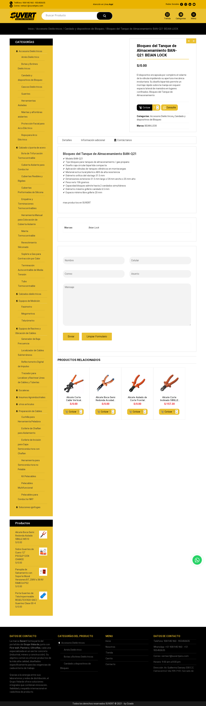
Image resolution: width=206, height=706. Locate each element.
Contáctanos (124, 140)
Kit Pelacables (28, 476)
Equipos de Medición (29, 301)
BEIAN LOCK (151, 125)
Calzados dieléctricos (30, 294)
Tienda (109, 652)
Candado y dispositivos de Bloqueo (84, 28)
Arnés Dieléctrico (30, 57)
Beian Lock (94, 227)
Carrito (109, 658)
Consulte (171, 107)
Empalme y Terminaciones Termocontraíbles (27, 204)
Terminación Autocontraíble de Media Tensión (30, 270)
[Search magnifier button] (104, 16)
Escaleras (24, 390)
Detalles (67, 140)
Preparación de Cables (30, 411)
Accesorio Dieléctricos (49, 28)
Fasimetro (26, 306)
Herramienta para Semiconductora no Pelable (29, 465)
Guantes (25, 94)
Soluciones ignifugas (29, 507)
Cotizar (146, 107)
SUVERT (86, 202)
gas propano (123, 162)
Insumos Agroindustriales (32, 397)
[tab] (67, 140)
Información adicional (93, 140)
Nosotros (110, 647)
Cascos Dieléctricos (31, 87)
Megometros (28, 313)
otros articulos (26, 404)
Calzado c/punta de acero (32, 147)
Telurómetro (27, 320)
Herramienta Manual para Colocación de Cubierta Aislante (30, 220)
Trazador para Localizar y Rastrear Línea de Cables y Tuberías (31, 378)
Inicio (31, 28)
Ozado (130, 703)
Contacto (110, 664)
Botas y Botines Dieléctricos (78, 656)
